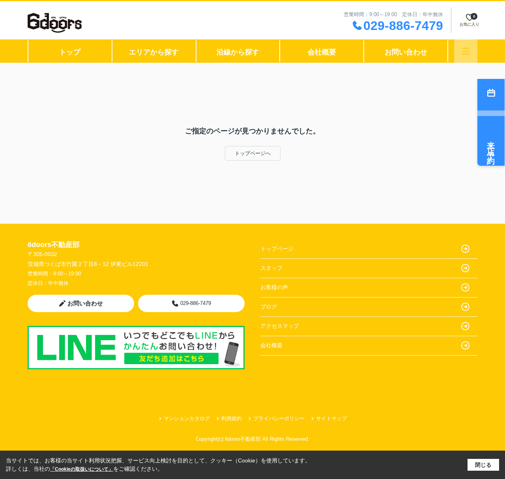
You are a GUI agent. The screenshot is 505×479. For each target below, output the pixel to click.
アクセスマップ (279, 326)
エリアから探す (154, 52)
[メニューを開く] (465, 51)
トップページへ (253, 153)
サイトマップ (331, 418)
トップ (69, 52)
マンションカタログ (187, 418)
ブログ (268, 306)
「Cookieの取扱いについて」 (81, 469)
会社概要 (322, 52)
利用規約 (231, 418)
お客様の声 (274, 287)
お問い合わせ (406, 52)
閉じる (483, 465)
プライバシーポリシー (279, 418)
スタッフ (271, 268)
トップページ (277, 248)
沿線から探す (238, 52)
